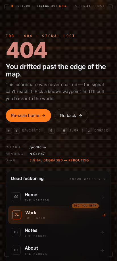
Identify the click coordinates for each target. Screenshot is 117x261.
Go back (71, 115)
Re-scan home (28, 115)
